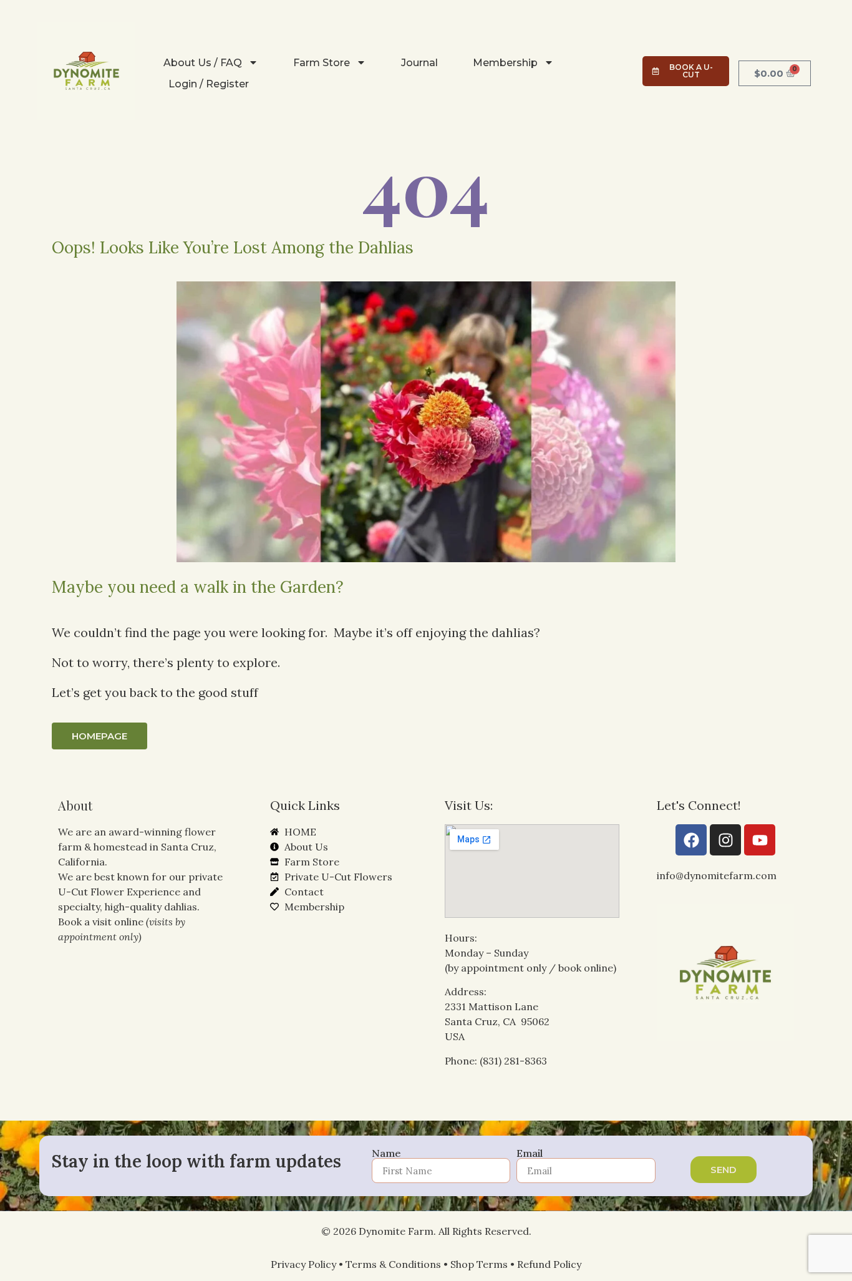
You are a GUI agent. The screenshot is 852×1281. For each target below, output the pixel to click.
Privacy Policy (303, 1264)
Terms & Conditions (393, 1264)
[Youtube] (759, 839)
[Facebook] (691, 839)
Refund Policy (549, 1264)
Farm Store (321, 63)
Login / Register (208, 84)
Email (529, 1153)
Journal (419, 63)
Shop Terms (479, 1264)
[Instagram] (725, 839)
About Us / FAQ (202, 63)
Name (386, 1153)
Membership (505, 63)
